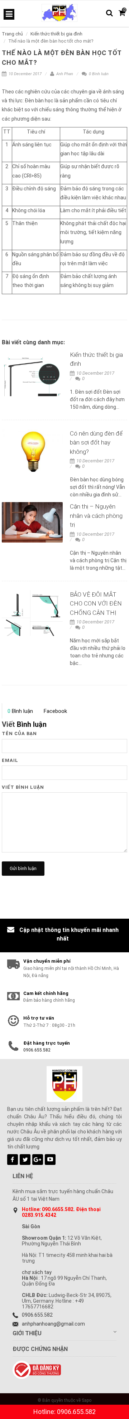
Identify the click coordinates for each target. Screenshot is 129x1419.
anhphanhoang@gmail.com (53, 1324)
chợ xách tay (37, 1272)
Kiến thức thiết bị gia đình (56, 34)
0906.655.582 (37, 1050)
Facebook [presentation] (55, 711)
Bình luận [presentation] (20, 711)
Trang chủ (12, 34)
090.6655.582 (57, 1209)
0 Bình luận (98, 74)
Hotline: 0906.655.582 (64, 1411)
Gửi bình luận (23, 868)
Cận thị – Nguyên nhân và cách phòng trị (96, 515)
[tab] (20, 711)
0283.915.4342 (39, 1215)
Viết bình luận (23, 787)
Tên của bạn (19, 733)
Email (10, 760)
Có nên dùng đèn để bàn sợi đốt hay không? (96, 442)
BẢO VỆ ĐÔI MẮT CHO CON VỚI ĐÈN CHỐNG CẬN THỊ (96, 603)
